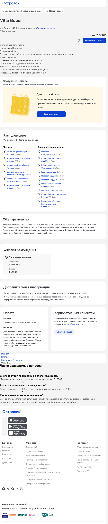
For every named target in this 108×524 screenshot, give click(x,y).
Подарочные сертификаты (38, 483)
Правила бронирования (36, 468)
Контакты (6, 454)
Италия (5, 356)
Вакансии (6, 458)
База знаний (31, 447)
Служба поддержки (34, 451)
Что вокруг (8, 147)
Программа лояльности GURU (39, 479)
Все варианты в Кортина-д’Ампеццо (23, 10)
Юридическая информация (38, 464)
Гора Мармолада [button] (48, 172)
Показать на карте (46, 28)
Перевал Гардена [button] (49, 176)
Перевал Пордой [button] (49, 179)
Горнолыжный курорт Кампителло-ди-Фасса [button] (51, 204)
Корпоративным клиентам (89, 455)
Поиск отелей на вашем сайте (88, 461)
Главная (5, 353)
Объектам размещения (87, 447)
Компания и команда (7, 448)
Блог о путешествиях (35, 455)
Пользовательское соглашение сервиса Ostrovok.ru (44, 474)
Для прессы (7, 462)
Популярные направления (38, 460)
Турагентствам (83, 451)
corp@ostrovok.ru (75, 324)
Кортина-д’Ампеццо (11, 359)
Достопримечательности (51, 147)
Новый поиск (56, 10)
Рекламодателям (84, 467)
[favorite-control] (78, 40)
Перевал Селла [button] (48, 190)
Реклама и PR (83, 471)
